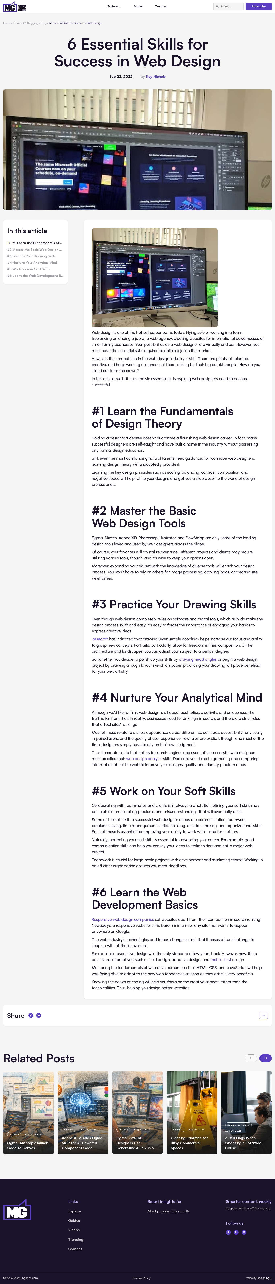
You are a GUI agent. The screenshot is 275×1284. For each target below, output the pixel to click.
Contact (75, 1249)
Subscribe (259, 6)
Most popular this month (168, 1211)
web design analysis (144, 758)
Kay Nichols (156, 76)
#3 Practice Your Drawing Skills (31, 256)
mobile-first (220, 959)
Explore (74, 1211)
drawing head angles (198, 659)
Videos (74, 1230)
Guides (138, 6)
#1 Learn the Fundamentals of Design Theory (38, 243)
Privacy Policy (142, 1278)
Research (100, 639)
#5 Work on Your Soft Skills (28, 269)
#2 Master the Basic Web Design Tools (35, 250)
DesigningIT (264, 1278)
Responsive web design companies (123, 919)
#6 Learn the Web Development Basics (35, 276)
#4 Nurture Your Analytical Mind (32, 263)
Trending (161, 6)
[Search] (217, 6)
